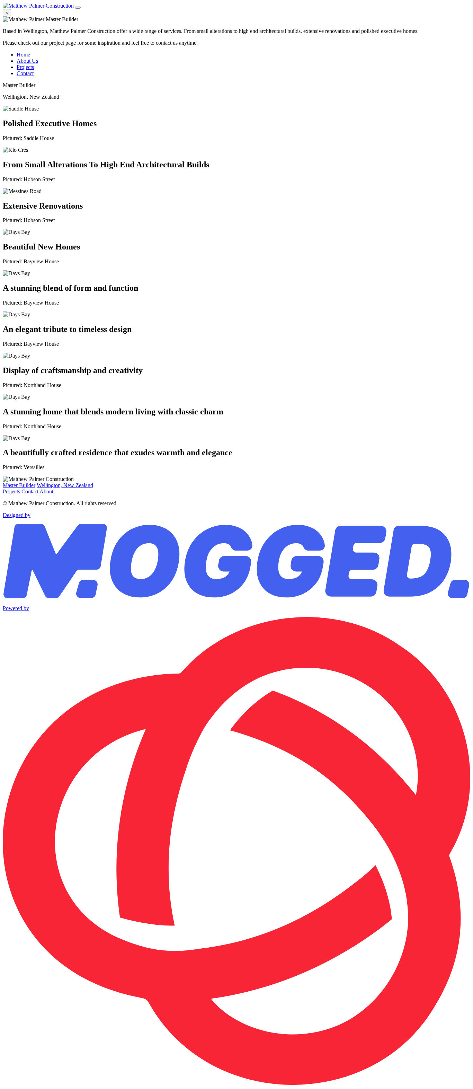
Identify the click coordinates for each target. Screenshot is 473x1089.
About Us (27, 61)
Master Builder (19, 485)
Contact (25, 73)
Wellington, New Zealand (65, 485)
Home (23, 55)
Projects (25, 67)
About (46, 491)
